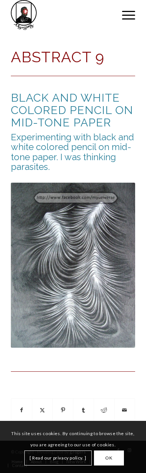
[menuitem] (125, 15)
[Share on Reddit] (104, 410)
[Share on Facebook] (21, 410)
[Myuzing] (60, 15)
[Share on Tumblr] (83, 410)
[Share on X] (42, 410)
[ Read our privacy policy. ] (58, 458)
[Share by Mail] (125, 410)
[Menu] (125, 15)
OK (108, 458)
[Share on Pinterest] (63, 410)
